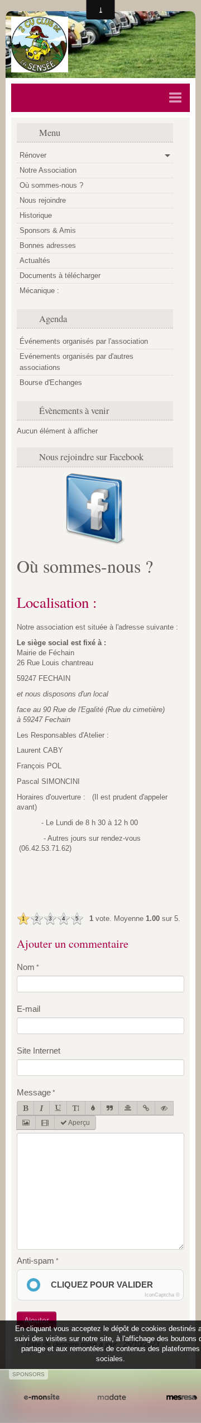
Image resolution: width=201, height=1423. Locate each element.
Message (34, 1092)
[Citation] (109, 1108)
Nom (26, 967)
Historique (36, 215)
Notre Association (48, 170)
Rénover (33, 155)
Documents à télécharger (60, 275)
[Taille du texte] (75, 1108)
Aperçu (78, 1123)
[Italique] (42, 1108)
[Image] (26, 1122)
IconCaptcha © (162, 1295)
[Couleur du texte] (93, 1108)
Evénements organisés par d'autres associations (76, 362)
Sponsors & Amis (48, 230)
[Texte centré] (127, 1108)
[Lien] (146, 1108)
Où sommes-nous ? (51, 185)
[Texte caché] (164, 1108)
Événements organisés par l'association (84, 341)
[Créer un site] (41, 1397)
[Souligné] (58, 1108)
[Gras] (25, 1108)
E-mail (28, 1008)
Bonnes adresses (48, 245)
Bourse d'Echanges (51, 382)
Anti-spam (35, 1260)
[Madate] (111, 1397)
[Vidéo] (45, 1122)
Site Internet (38, 1050)
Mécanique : (39, 290)
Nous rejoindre (43, 200)
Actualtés (35, 260)
